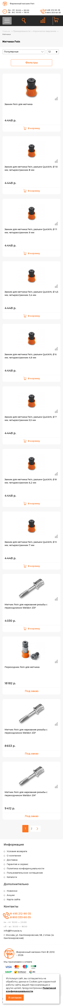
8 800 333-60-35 (53, 13)
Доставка (12, 860)
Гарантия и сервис (17, 864)
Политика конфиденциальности (25, 868)
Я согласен (14, 997)
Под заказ (31, 691)
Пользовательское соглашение (25, 872)
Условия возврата (17, 851)
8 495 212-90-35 (52, 10)
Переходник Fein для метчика (22, 667)
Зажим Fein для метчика (18, 104)
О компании (14, 855)
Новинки (12, 891)
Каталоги (12, 877)
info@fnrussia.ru (13, 930)
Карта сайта (13, 899)
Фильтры (31, 62)
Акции (11, 895)
